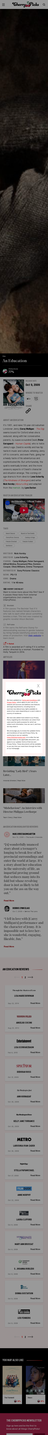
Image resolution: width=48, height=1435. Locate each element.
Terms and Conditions (29, 700)
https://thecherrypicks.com (16, 737)
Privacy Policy (11, 702)
